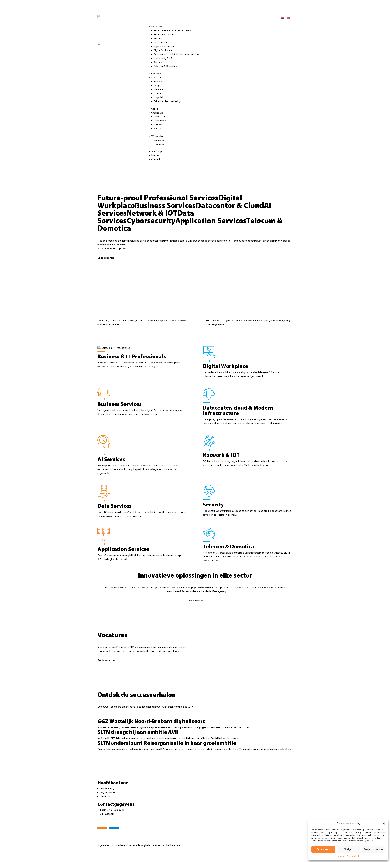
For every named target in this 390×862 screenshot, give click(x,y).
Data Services (161, 42)
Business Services (164, 34)
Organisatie (157, 112)
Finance (158, 81)
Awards (157, 128)
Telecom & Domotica (165, 66)
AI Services (160, 38)
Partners (158, 124)
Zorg (156, 85)
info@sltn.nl (108, 814)
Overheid (158, 93)
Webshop (156, 151)
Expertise (156, 26)
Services (156, 73)
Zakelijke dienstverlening (167, 101)
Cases (154, 108)
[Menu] (99, 44)
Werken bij (157, 136)
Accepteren (323, 849)
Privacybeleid (353, 856)
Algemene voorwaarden (111, 845)
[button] (383, 823)
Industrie (158, 89)
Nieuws (155, 155)
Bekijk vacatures (106, 660)
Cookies (341, 856)
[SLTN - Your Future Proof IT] (108, 831)
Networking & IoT (163, 58)
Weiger (348, 849)
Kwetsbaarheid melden (167, 845)
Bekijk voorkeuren (373, 849)
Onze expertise (106, 257)
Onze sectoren (195, 600)
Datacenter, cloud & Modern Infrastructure (177, 54)
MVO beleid (160, 120)
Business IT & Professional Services (173, 30)
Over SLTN (159, 116)
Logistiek (159, 97)
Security (158, 62)
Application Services (165, 46)
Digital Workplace (163, 50)
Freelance (159, 144)
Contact (155, 159)
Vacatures (159, 140)
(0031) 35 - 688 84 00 (113, 810)
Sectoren (156, 77)
